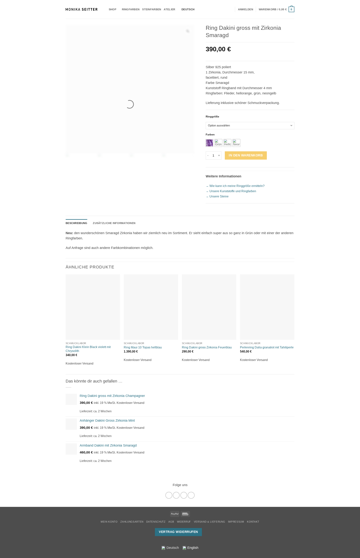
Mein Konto (109, 521)
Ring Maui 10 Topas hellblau (143, 347)
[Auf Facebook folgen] (168, 495)
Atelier (169, 9)
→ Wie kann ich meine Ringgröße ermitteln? (235, 185)
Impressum (236, 521)
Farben (210, 134)
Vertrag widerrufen (178, 532)
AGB (171, 521)
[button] (276, 9)
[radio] (209, 143)
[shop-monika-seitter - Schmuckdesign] (81, 9)
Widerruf (184, 521)
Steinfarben (151, 9)
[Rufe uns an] (191, 495)
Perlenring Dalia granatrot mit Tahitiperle (267, 347)
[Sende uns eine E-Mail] (183, 495)
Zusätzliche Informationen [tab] (114, 223)
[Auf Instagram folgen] (176, 495)
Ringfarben (131, 9)
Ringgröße (212, 116)
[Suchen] (104, 9)
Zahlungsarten (131, 521)
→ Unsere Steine (217, 196)
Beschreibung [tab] (76, 223)
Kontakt (253, 521)
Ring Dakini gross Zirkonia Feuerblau (207, 347)
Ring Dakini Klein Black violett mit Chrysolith (88, 349)
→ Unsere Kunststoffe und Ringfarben (231, 191)
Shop (112, 9)
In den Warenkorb (246, 155)
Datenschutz (155, 521)
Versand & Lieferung (209, 521)
